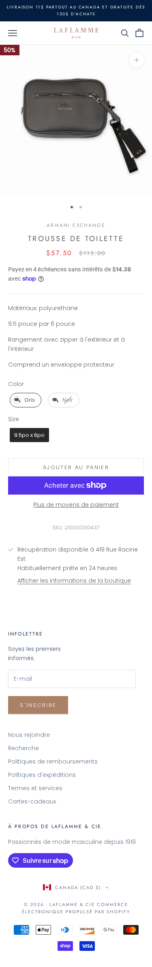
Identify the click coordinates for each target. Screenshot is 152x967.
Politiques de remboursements (53, 761)
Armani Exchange (76, 225)
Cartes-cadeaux (32, 801)
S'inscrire (38, 705)
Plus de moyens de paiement (76, 505)
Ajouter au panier (76, 467)
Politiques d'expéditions (42, 775)
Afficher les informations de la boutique (74, 581)
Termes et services (35, 788)
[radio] (24, 400)
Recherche (23, 748)
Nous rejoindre (29, 735)
